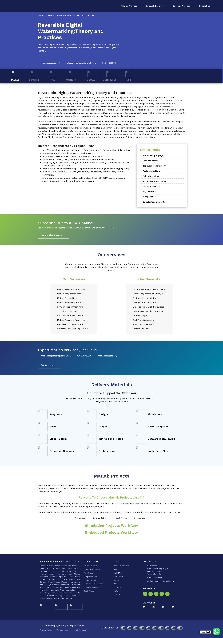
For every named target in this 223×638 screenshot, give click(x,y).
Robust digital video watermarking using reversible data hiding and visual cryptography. (86, 168)
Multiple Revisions (91, 587)
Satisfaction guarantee (155, 202)
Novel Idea (88, 573)
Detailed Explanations (93, 584)
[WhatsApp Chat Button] (216, 631)
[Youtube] (168, 594)
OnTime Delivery (91, 566)
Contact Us (204, 6)
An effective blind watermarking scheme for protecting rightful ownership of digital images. (88, 150)
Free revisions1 (150, 160)
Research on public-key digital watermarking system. (68, 153)
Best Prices (89, 591)
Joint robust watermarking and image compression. (68, 181)
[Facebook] (145, 594)
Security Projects (181, 6)
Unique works (90, 580)
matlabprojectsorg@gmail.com (80, 63)
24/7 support (149, 191)
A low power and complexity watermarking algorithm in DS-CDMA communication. (83, 178)
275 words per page (153, 155)
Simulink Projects (154, 6)
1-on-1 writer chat (152, 186)
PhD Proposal (80, 630)
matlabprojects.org (50, 63)
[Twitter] (157, 594)
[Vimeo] (162, 594)
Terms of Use (62, 630)
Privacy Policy (46, 630)
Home (40, 15)
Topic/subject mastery (154, 166)
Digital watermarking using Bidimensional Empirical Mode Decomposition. (79, 159)
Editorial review (151, 176)
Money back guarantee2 (155, 181)
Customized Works (92, 569)
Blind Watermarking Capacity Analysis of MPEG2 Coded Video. (72, 156)
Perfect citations (151, 171)
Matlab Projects (129, 6)
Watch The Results (51, 235)
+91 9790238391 (109, 63)
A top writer (149, 196)
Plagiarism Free (90, 577)
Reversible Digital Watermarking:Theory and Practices (71, 15)
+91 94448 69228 (154, 577)
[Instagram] (151, 594)
